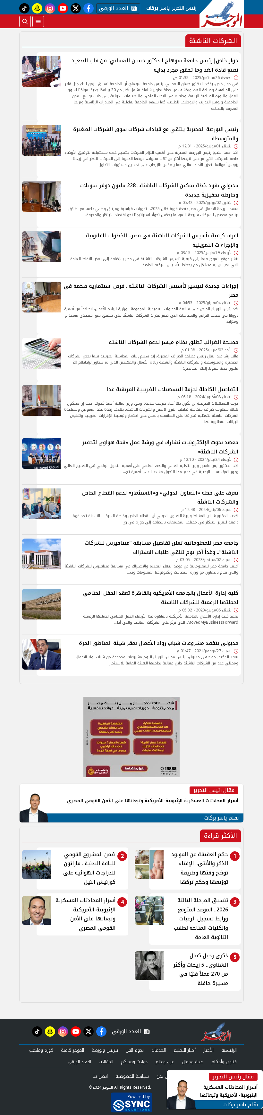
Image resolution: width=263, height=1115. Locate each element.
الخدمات (158, 1050)
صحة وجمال (193, 1062)
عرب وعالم (165, 1062)
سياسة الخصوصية (132, 1076)
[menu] (38, 21)
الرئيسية (229, 1050)
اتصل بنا (100, 1076)
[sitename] (216, 1031)
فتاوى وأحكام (224, 1062)
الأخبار (208, 1050)
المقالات (106, 1062)
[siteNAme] (221, 14)
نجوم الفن (135, 1050)
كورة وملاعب (41, 1050)
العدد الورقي (112, 8)
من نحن (163, 1076)
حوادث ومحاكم (134, 1062)
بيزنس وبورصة (105, 1050)
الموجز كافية (72, 1050)
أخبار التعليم (184, 1050)
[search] (25, 21)
